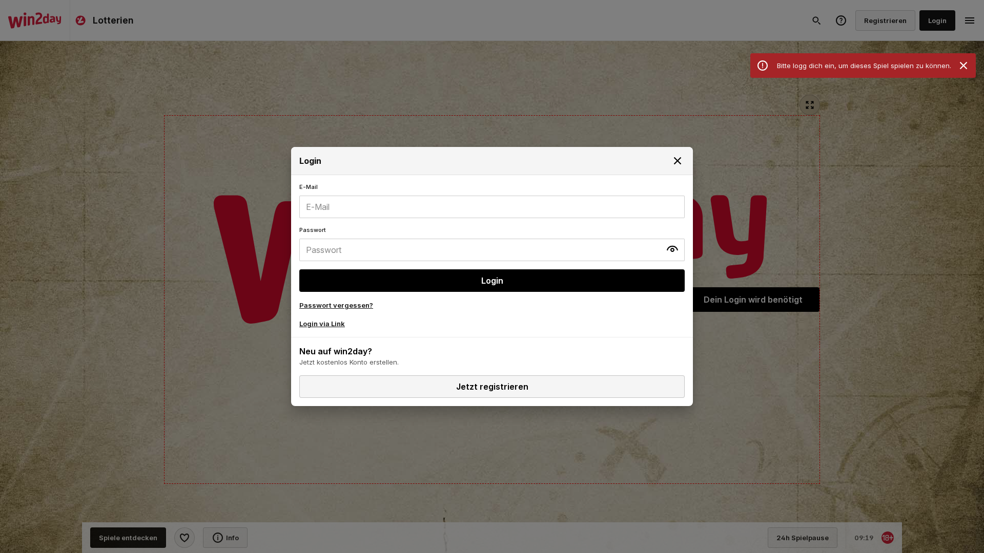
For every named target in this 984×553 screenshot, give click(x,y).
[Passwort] (492, 243)
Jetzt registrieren (492, 386)
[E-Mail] (492, 200)
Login (492, 280)
